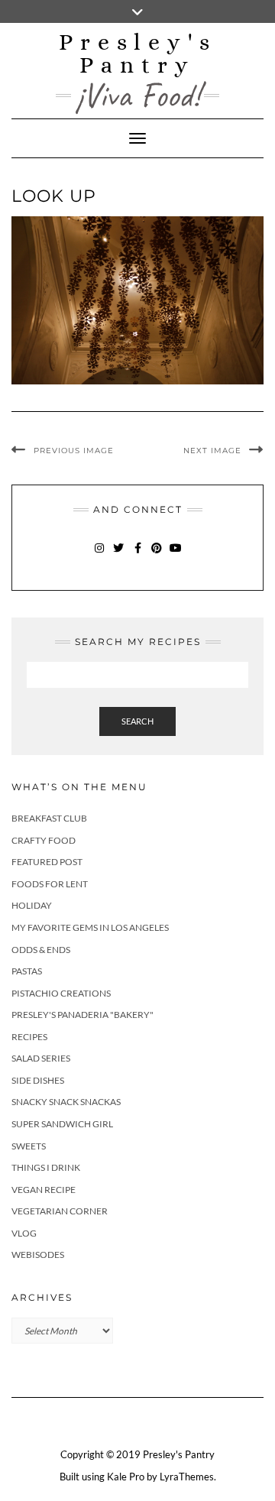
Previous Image (74, 450)
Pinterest (157, 555)
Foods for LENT (49, 884)
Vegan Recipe (43, 1189)
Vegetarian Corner (59, 1211)
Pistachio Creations (61, 993)
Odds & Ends (40, 949)
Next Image (212, 450)
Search (137, 721)
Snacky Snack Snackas (66, 1101)
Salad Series (40, 1058)
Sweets (28, 1146)
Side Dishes (37, 1080)
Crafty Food (43, 840)
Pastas (26, 971)
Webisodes (37, 1254)
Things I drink (45, 1167)
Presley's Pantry (138, 53)
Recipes (29, 1036)
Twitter (118, 555)
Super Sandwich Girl (62, 1124)
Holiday (31, 905)
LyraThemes (187, 1476)
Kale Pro (125, 1476)
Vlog (24, 1233)
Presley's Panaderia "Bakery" (82, 1014)
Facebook (137, 555)
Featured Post (46, 861)
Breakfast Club (49, 818)
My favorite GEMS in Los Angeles (90, 927)
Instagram (99, 555)
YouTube (176, 555)
